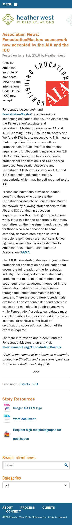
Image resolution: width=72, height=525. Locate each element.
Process (27, 508)
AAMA (25, 252)
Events (25, 384)
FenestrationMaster (16, 114)
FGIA (35, 384)
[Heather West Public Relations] (34, 20)
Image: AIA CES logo (27, 408)
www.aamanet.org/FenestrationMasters (31, 347)
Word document (24, 419)
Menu (7, 4)
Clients (48, 508)
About (7, 508)
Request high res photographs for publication (37, 434)
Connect (13, 511)
